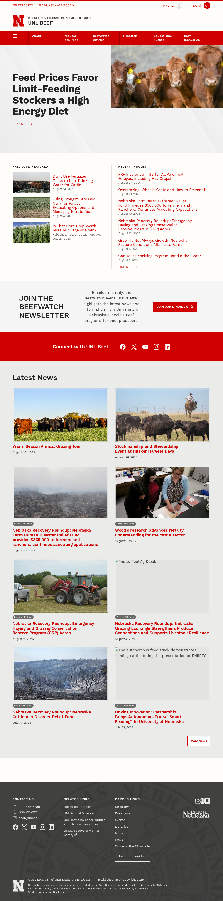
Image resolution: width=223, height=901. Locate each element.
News (119, 840)
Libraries (121, 826)
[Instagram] (42, 827)
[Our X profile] (134, 347)
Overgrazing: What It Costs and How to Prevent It (162, 190)
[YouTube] (33, 827)
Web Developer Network (113, 885)
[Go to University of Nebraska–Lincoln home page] (18, 21)
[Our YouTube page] (145, 347)
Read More (21, 124)
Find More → (127, 267)
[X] (24, 827)
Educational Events (163, 38)
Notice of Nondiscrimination (89, 888)
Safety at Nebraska (138, 888)
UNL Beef (40, 23)
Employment (124, 813)
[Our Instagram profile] (156, 347)
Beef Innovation (192, 38)
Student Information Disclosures (47, 892)
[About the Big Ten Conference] (202, 800)
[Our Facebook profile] (123, 347)
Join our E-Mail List (173, 307)
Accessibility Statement (155, 885)
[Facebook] (15, 827)
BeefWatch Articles (101, 38)
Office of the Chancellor (133, 846)
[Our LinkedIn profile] (167, 347)
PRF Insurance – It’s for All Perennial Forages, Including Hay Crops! (150, 176)
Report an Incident (133, 856)
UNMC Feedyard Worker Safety (82, 833)
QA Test (134, 885)
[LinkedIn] (51, 827)
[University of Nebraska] (196, 814)
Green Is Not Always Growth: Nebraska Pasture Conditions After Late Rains (152, 242)
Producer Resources (70, 38)
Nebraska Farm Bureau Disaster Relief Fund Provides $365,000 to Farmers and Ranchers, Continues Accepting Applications (158, 205)
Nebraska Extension (78, 807)
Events (120, 820)
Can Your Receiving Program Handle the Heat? (159, 256)
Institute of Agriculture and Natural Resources (59, 17)
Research (130, 36)
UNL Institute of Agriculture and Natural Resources (84, 822)
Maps (119, 833)
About (36, 36)
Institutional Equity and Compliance (49, 888)
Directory (122, 807)
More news (199, 741)
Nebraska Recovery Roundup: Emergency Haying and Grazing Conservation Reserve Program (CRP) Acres (155, 225)
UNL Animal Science (79, 813)
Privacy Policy (117, 888)
